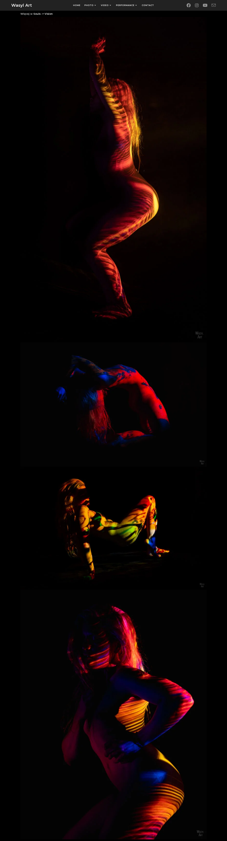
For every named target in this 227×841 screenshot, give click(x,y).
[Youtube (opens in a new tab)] (205, 5)
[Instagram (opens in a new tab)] (197, 5)
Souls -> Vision (43, 13)
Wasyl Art (21, 5)
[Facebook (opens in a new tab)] (188, 5)
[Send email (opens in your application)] (213, 5)
